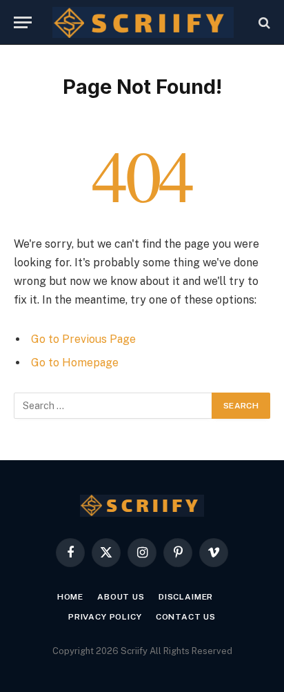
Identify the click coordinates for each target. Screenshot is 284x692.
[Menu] (23, 22)
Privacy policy (105, 617)
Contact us (186, 617)
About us (121, 597)
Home (70, 597)
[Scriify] (143, 22)
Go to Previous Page (83, 339)
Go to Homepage (75, 362)
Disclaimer (186, 597)
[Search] (263, 22)
